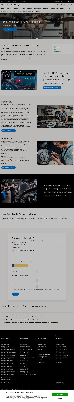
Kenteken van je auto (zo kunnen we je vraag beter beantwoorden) (23, 262)
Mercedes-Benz (13, 11)
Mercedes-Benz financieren (43, 357)
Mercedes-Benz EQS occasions (7, 369)
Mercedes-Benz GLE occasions (7, 363)
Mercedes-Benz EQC (24, 368)
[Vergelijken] (54, 4)
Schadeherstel (41, 347)
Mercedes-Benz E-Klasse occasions (8, 354)
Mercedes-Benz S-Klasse (25, 354)
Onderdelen (40, 349)
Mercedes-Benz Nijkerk (61, 358)
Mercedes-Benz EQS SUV (25, 372)
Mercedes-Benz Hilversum (61, 354)
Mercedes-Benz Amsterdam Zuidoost (64, 352)
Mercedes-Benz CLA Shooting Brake (27, 357)
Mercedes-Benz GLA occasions (7, 358)
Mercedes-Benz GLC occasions (7, 361)
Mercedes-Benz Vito (5, 381)
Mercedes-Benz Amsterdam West (63, 350)
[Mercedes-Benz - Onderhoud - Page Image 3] (55, 153)
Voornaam (14, 278)
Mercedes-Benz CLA (24, 355)
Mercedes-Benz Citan (5, 379)
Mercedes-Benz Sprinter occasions (8, 374)
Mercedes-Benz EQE (24, 369)
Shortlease (40, 359)
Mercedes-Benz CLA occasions (7, 357)
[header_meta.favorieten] (58, 4)
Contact (57, 364)
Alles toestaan (60, 394)
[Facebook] (59, 383)
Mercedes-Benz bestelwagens (6, 377)
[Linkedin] (63, 383)
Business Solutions (41, 362)
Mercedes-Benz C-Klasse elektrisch (27, 350)
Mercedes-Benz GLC (24, 361)
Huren (39, 360)
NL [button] (69, 1)
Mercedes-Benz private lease (44, 354)
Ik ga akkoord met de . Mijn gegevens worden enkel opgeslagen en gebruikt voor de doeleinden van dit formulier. (37, 290)
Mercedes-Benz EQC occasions (8, 368)
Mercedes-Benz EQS (24, 371)
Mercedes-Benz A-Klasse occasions (8, 349)
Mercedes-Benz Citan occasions (8, 371)
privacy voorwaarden (28, 289)
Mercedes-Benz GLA (24, 358)
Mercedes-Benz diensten (41, 352)
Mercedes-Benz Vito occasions (7, 372)
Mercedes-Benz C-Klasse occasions (9, 352)
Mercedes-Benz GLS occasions (7, 365)
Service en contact (59, 362)
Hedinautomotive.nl (4, 11)
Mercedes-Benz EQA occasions (7, 366)
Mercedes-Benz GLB (24, 360)
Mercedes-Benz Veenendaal (62, 357)
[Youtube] (61, 383)
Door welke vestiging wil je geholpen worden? (22, 268)
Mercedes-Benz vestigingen (60, 344)
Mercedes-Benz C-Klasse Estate (26, 349)
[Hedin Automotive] (8, 4)
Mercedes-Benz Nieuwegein (62, 355)
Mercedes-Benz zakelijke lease (44, 356)
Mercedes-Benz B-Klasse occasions (9, 350)
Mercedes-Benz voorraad (5, 344)
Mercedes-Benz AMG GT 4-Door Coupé (28, 374)
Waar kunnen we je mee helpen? (19, 244)
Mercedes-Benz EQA (24, 366)
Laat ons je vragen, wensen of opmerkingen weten (23, 250)
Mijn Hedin (65, 4)
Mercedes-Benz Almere (61, 346)
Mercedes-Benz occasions (6, 347)
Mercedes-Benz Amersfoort (62, 347)
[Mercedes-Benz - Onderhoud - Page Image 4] (55, 116)
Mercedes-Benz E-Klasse (25, 352)
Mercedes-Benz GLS (24, 365)
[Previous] (37, 116)
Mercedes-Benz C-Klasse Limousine (27, 347)
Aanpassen (60, 398)
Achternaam (40, 278)
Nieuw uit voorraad (5, 346)
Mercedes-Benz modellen (23, 344)
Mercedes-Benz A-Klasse (25, 346)
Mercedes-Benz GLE (24, 363)
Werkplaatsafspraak (42, 346)
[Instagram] (57, 383)
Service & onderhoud (21, 11)
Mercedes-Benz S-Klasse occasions (8, 355)
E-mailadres (40, 283)
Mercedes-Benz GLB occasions (7, 360)
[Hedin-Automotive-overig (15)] (19, 191)
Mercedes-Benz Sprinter (6, 382)
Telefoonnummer (15, 283)
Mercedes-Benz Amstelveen (62, 349)
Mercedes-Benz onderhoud (42, 344)
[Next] (72, 116)
